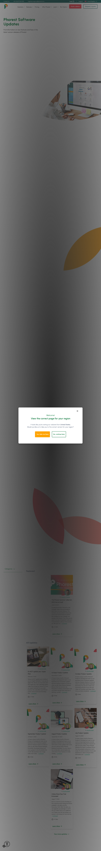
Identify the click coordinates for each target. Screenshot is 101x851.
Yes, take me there (42, 434)
